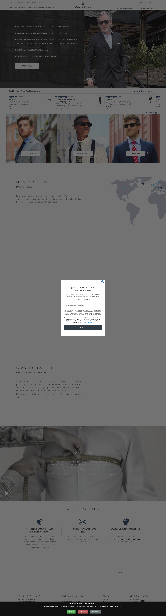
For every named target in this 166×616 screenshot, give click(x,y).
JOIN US (83, 328)
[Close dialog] (102, 282)
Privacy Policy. (93, 317)
